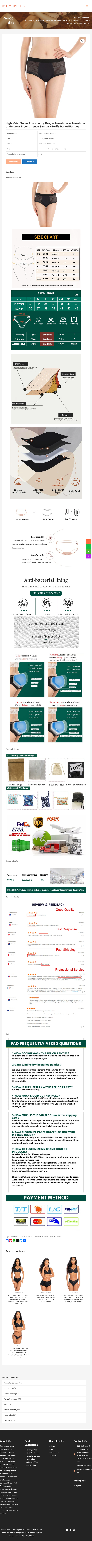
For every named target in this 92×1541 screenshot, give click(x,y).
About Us (53, 1455)
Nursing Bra (8, 1415)
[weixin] (88, 551)
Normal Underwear (11, 1383)
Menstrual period (47, 1237)
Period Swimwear (10, 1399)
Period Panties (14, 1237)
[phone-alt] (88, 541)
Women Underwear (26, 1237)
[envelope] (88, 556)
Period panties (10, 1410)
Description (10, 172)
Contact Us (54, 1452)
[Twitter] (70, 1530)
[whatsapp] (88, 546)
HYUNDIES (30, 1536)
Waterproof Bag (10, 1394)
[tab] (10, 172)
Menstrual (37, 1237)
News (52, 1446)
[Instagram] (74, 1530)
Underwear (8, 1420)
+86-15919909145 (84, 1465)
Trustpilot (77, 1486)
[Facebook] (67, 1530)
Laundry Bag (9, 1388)
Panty (6, 1404)
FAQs (52, 1449)
